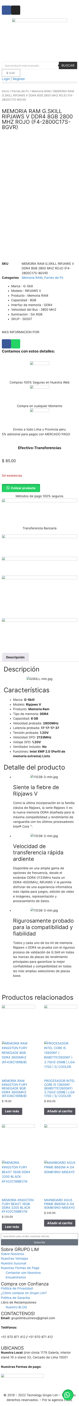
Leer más (12, 1111)
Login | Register (13, 79)
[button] (39, 82)
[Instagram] (15, 10)
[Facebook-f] (6, 10)
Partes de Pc (20, 91)
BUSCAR (68, 65)
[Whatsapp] (15, 343)
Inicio (5, 91)
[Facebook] (6, 343)
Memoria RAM (41, 91)
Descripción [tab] (15, 657)
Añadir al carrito (59, 1111)
